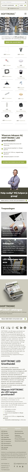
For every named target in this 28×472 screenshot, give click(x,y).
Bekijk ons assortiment (13, 42)
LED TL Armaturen (6, 441)
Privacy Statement (20, 439)
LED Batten (4, 431)
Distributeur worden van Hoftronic (13, 162)
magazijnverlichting (17, 354)
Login (21, 5)
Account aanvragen (8, 5)
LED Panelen (4, 433)
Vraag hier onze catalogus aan (11, 319)
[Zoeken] (25, 2)
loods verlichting (5, 353)
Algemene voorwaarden (18, 436)
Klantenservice (19, 431)
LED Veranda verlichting (4, 448)
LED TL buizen (5, 435)
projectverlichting (5, 356)
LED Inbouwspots (6, 443)
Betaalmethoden (19, 433)
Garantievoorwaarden (21, 441)
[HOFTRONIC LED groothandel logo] (8, 13)
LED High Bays (5, 437)
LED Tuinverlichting (6, 445)
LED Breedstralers (6, 439)
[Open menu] (25, 13)
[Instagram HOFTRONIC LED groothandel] (18, 466)
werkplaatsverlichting (6, 354)
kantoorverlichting (14, 353)
